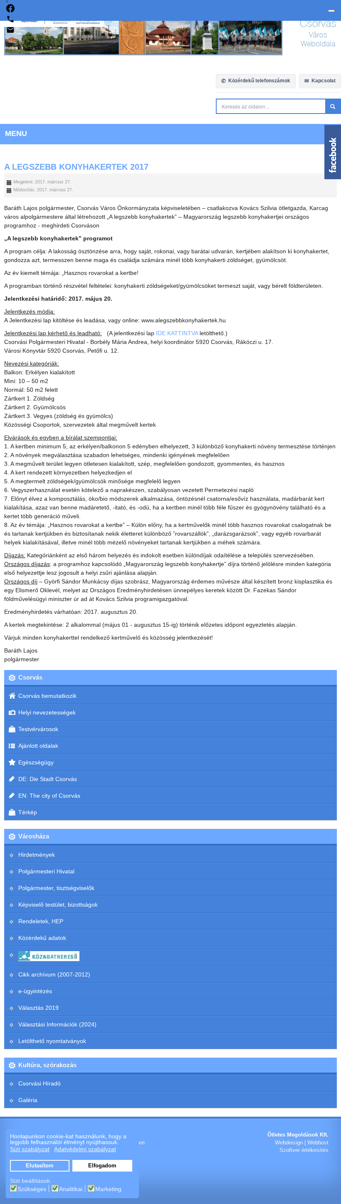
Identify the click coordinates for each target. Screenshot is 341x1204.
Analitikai (70, 1189)
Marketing (108, 1189)
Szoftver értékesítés (304, 1150)
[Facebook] (10, 10)
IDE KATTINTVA (177, 333)
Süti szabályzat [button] (29, 1149)
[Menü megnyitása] (331, 11)
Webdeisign (289, 1143)
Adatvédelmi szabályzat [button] (85, 1149)
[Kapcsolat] (10, 32)
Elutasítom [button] (40, 1166)
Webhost (318, 1143)
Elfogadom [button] (102, 1166)
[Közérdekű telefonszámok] (10, 21)
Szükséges (31, 1189)
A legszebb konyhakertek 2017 (76, 166)
